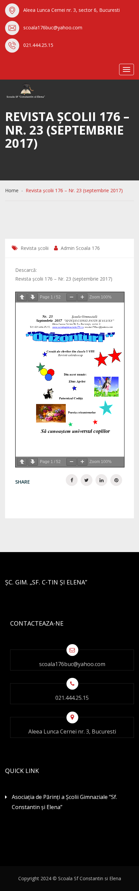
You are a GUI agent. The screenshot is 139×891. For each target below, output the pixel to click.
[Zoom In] (82, 297)
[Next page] (33, 297)
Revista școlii (35, 248)
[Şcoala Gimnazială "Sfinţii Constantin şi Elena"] (39, 90)
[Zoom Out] (71, 297)
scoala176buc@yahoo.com (52, 27)
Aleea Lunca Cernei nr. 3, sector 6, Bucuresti (71, 10)
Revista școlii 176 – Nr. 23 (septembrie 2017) (63, 279)
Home (13, 190)
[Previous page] (22, 297)
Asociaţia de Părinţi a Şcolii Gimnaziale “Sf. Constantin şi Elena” (64, 802)
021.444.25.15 (38, 45)
